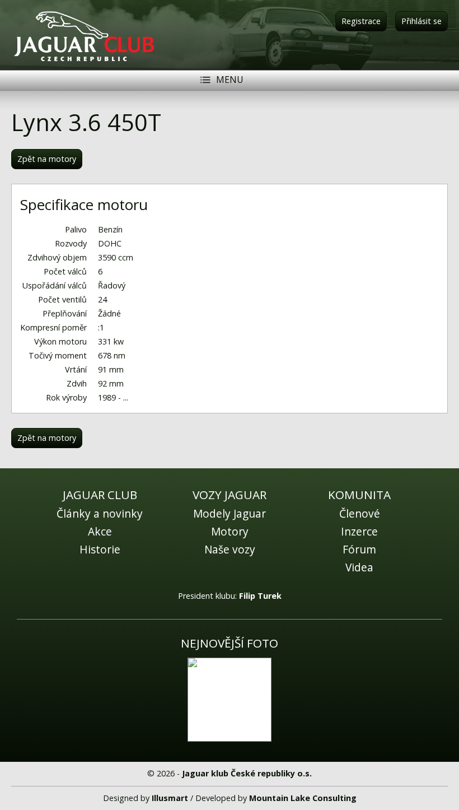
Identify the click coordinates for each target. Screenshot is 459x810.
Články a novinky (100, 513)
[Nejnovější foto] (229, 700)
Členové (359, 513)
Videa (359, 567)
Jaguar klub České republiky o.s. (247, 773)
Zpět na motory (46, 158)
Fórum (359, 549)
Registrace (361, 21)
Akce (100, 531)
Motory (230, 531)
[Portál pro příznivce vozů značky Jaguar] (84, 60)
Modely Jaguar (229, 513)
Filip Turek (260, 595)
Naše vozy (229, 549)
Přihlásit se (421, 21)
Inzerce (359, 531)
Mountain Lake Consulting (303, 798)
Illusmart (170, 798)
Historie (99, 549)
